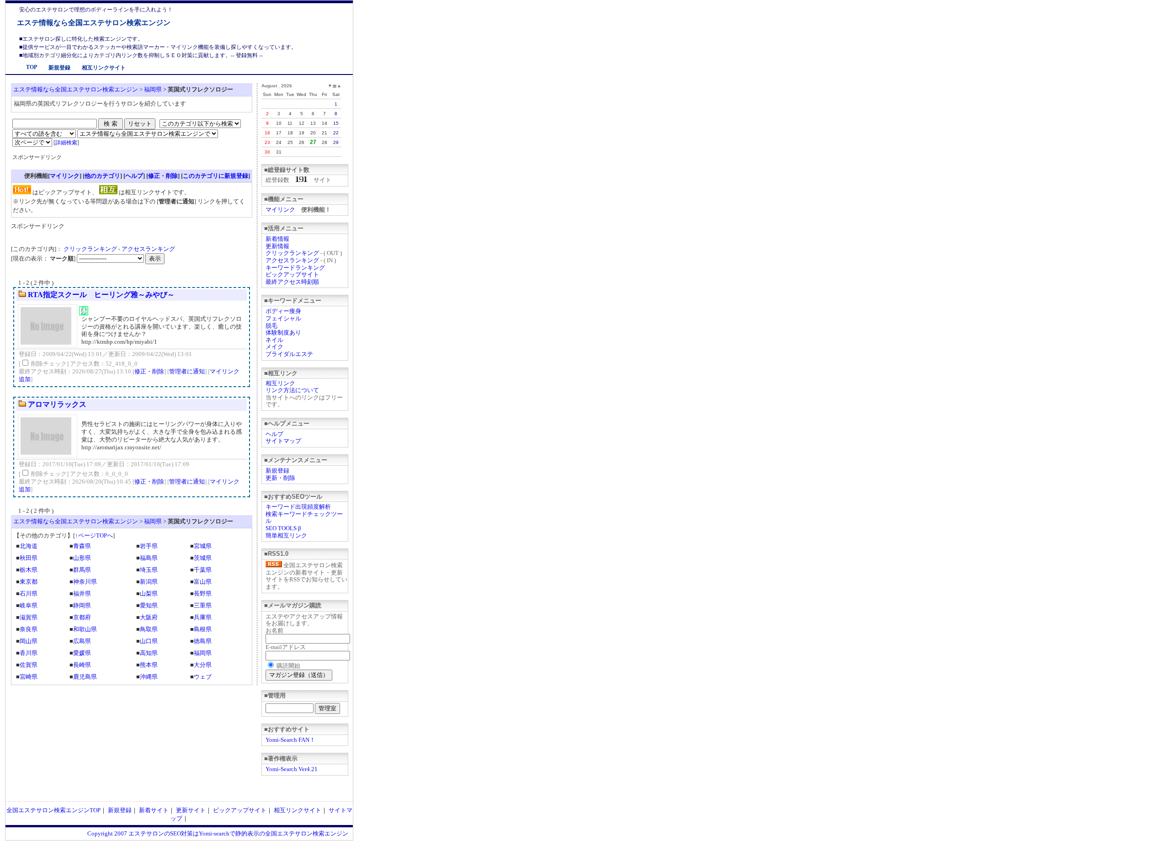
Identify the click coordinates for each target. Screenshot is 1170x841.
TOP (31, 67)
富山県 (203, 581)
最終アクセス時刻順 (292, 281)
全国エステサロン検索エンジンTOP (53, 810)
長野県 (203, 593)
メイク (274, 346)
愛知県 (149, 605)
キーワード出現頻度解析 (298, 506)
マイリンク (280, 209)
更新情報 (277, 246)
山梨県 (149, 593)
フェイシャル (283, 318)
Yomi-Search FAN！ (290, 739)
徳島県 (203, 641)
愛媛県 (82, 652)
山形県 (82, 557)
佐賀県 (28, 664)
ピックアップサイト (292, 274)
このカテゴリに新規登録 (215, 175)
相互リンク (280, 383)
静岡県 (82, 605)
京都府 (82, 617)
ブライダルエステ (289, 354)
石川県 (28, 593)
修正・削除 (163, 175)
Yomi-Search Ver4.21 (292, 769)
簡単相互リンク (286, 535)
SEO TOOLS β (283, 528)
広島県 (82, 641)
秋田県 (28, 557)
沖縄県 (149, 676)
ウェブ (203, 676)
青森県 (82, 546)
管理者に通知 (187, 371)
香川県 (28, 652)
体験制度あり (283, 332)
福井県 (82, 593)
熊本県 (149, 664)
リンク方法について (292, 390)
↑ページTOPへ (94, 535)
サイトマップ (283, 440)
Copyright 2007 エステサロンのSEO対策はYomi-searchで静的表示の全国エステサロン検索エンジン (217, 833)
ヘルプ (274, 434)
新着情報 (277, 238)
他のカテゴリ (102, 175)
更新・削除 (280, 477)
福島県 (149, 557)
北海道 (28, 546)
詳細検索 (66, 142)
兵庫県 (203, 617)
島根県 (203, 629)
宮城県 (203, 546)
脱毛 (271, 325)
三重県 (203, 605)
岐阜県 (28, 605)
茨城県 (203, 557)
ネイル (274, 339)
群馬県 (82, 569)
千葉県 (203, 569)
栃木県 (28, 569)
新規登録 (59, 67)
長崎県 (82, 664)
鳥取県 (149, 629)
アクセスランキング (292, 260)
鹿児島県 (85, 676)
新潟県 (149, 581)
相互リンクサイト (104, 67)
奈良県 (28, 629)
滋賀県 (28, 617)
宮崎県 (28, 676)
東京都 (28, 581)
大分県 (203, 664)
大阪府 (149, 617)
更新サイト (191, 810)
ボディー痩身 (283, 311)
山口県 (149, 641)
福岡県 (153, 89)
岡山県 (28, 641)
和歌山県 (85, 629)
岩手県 (149, 546)
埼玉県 (149, 569)
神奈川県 (85, 581)
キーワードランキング (295, 267)
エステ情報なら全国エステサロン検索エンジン (93, 23)
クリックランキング (292, 253)
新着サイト (154, 810)
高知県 (149, 652)
